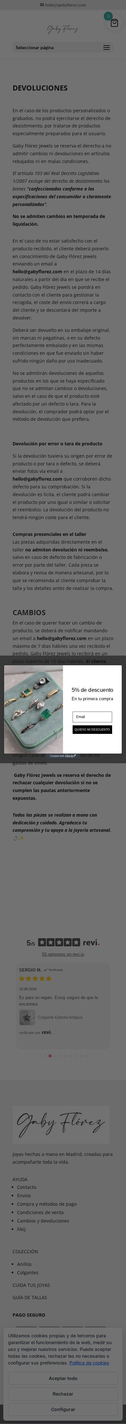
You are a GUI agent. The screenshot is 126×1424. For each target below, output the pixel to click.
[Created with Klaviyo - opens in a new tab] (63, 756)
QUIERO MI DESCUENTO (92, 730)
